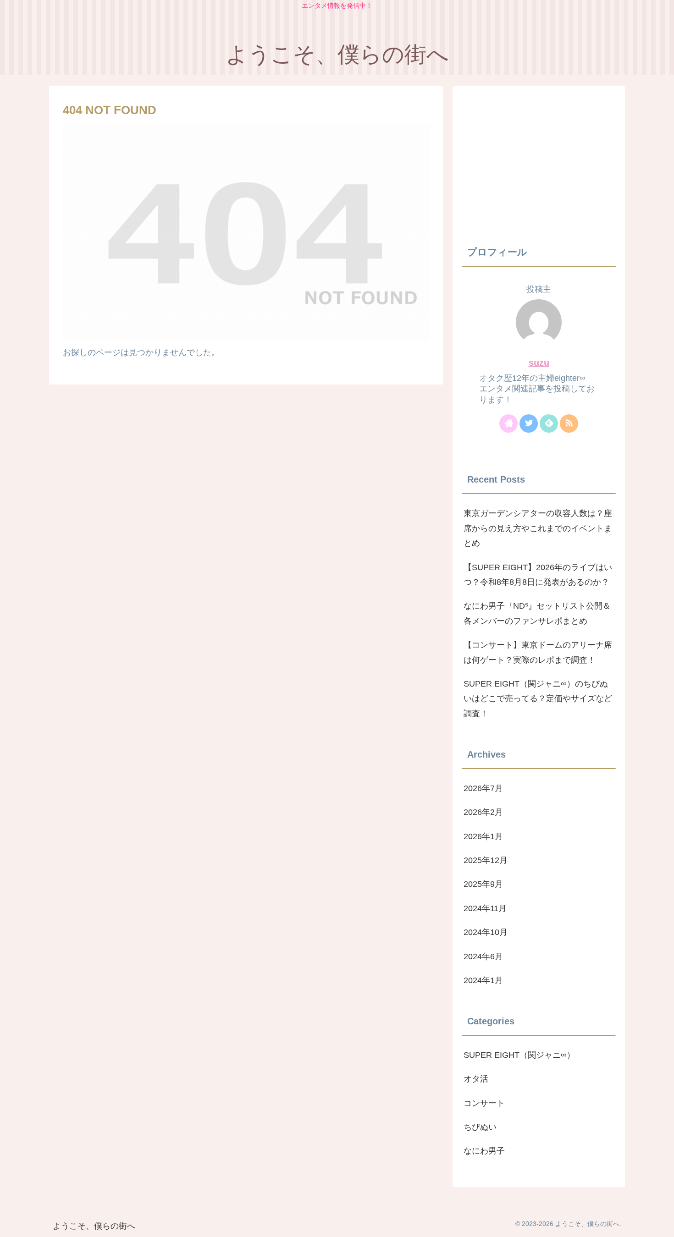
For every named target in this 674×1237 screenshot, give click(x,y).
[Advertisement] (539, 159)
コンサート (484, 1102)
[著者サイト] (508, 423)
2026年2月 (483, 812)
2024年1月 (483, 980)
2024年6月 (483, 956)
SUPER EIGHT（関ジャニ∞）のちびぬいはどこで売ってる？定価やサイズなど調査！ (538, 698)
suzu (539, 362)
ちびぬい (480, 1127)
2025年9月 (483, 884)
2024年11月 (485, 908)
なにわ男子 (484, 1150)
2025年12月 (486, 860)
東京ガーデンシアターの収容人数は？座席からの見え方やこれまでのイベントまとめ (538, 528)
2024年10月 (486, 932)
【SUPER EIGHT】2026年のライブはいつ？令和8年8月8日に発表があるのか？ (538, 575)
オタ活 (476, 1078)
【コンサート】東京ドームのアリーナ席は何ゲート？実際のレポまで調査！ (538, 652)
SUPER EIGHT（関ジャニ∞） (519, 1054)
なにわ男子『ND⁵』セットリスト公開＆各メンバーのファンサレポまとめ (537, 613)
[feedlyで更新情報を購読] (549, 423)
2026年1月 (483, 836)
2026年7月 (483, 788)
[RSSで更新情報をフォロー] (569, 423)
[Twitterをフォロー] (528, 423)
